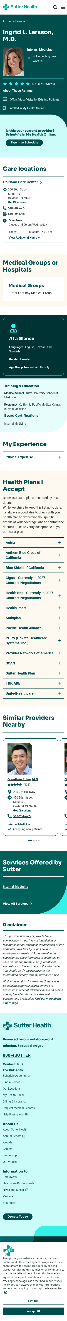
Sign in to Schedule (24, 142)
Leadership (10, 1155)
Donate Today (18, 1216)
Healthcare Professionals (18, 1183)
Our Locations (12, 1088)
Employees (10, 1177)
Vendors (8, 1196)
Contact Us (11, 1064)
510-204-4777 (17, 208)
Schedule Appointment (17, 1076)
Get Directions (17, 202)
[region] (33, 1281)
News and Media (16, 1190)
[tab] (30, 840)
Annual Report (14, 1136)
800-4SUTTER (17, 1055)
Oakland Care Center (20, 182)
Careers (7, 1149)
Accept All (33, 1311)
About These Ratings (18, 90)
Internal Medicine (15, 886)
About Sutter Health (15, 1129)
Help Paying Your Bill (16, 1114)
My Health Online (13, 1095)
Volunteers (9, 1203)
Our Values (10, 1162)
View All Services (15, 904)
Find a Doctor (11, 1082)
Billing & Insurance (14, 1101)
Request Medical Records (19, 1108)
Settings (33, 1300)
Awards (7, 1142)
